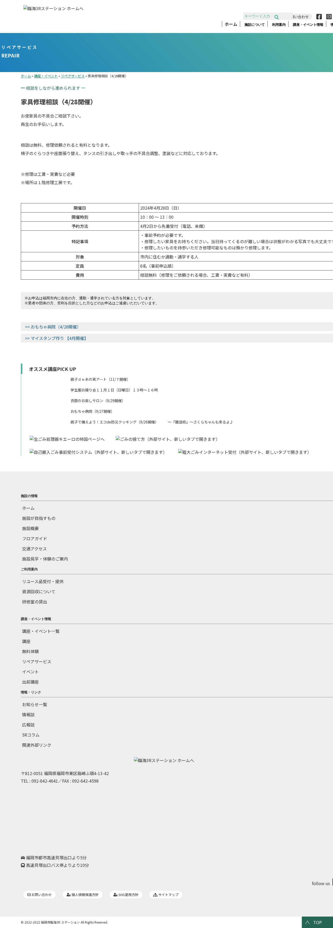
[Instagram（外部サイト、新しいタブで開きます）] (328, 16)
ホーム (231, 24)
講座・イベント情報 (308, 25)
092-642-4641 (44, 781)
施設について (255, 25)
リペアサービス (19, 47)
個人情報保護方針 (85, 894)
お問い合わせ (41, 894)
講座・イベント (46, 75)
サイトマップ (167, 894)
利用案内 (279, 25)
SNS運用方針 (128, 894)
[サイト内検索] (277, 18)
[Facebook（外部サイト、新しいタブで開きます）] (318, 16)
